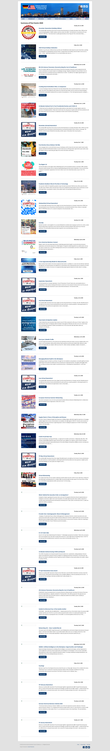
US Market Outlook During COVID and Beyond (52, 552)
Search (86, 19)
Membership (31, 19)
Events (49, 19)
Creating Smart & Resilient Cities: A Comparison (52, 86)
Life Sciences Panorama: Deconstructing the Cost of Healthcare (56, 590)
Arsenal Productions (31, 746)
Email (78, 744)
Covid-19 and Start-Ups (45, 436)
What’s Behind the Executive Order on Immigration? (53, 495)
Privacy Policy (83, 744)
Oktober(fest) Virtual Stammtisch (48, 203)
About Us (78, 19)
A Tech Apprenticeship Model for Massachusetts (52, 261)
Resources (41, 19)
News (71, 19)
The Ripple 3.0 (43, 164)
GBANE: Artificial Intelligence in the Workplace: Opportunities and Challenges (61, 647)
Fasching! (41, 666)
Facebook (82, 6)
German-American (41, 7)
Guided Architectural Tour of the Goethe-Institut (52, 609)
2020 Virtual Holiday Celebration (48, 48)
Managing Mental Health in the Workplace (51, 359)
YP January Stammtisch (45, 722)
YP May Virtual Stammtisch (46, 456)
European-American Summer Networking (51, 398)
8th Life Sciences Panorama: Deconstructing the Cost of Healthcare (58, 67)
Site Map (88, 744)
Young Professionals (60, 19)
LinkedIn (84, 6)
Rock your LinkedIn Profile (46, 339)
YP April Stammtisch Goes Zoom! (48, 571)
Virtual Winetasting (44, 475)
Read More (42, 36)
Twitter (87, 6)
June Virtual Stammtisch (46, 378)
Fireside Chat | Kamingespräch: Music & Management (54, 514)
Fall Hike (41, 223)
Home (23, 19)
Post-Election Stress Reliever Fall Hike (49, 145)
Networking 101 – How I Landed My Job (50, 628)
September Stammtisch (45, 281)
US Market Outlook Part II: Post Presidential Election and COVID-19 (58, 106)
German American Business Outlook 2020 (51, 704)
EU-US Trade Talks (44, 533)
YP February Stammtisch (46, 685)
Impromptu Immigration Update (48, 320)
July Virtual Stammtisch (45, 300)
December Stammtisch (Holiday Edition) (50, 28)
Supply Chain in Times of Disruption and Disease (52, 417)
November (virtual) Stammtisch (48, 125)
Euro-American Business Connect (48, 242)
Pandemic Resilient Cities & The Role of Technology (53, 184)
